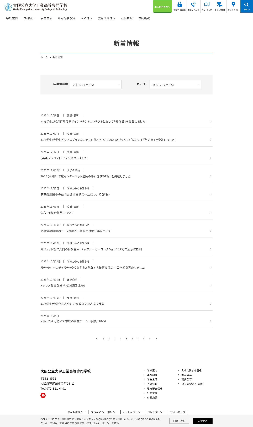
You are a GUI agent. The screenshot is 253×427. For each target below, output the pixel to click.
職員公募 (187, 379)
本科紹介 (152, 374)
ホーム (44, 57)
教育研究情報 (155, 388)
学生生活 (152, 379)
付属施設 (152, 397)
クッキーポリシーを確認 (106, 423)
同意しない (179, 421)
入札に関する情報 (192, 370)
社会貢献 (152, 393)
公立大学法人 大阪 (192, 383)
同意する (203, 421)
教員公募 (187, 374)
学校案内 (152, 370)
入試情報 (152, 383)
